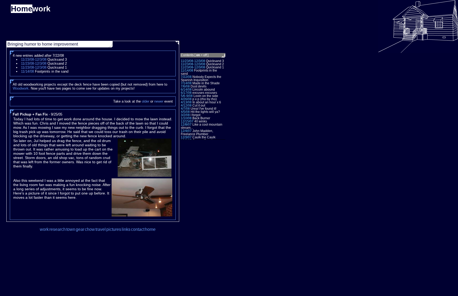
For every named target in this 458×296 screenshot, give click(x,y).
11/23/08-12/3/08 (193, 61)
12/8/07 (186, 124)
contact (137, 229)
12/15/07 (187, 121)
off (205, 55)
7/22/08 (186, 76)
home (150, 229)
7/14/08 (186, 83)
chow (90, 229)
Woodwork (21, 88)
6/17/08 (186, 92)
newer (158, 101)
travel (100, 229)
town (70, 229)
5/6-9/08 (187, 96)
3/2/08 (185, 115)
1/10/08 (186, 118)
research (57, 229)
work (44, 229)
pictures (113, 229)
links (126, 229)
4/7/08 (185, 108)
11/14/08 (187, 70)
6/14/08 (186, 89)
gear (80, 229)
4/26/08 (186, 99)
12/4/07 (186, 130)
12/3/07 (186, 137)
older (145, 101)
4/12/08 (186, 105)
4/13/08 (186, 102)
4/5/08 (185, 111)
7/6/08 (185, 86)
